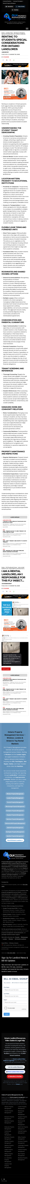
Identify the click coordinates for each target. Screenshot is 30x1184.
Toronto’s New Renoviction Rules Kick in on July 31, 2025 (14, 522)
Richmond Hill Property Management (15, 823)
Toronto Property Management (15, 802)
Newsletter (9, 6)
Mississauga (24, 937)
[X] (6, 60)
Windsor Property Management (15, 793)
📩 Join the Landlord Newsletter (15, 1067)
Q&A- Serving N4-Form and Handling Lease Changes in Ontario (13, 551)
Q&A (4, 529)
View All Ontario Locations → (15, 840)
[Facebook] (3, 60)
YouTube (15, 9)
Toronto (17, 937)
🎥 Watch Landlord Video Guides (15, 1071)
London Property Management (15, 798)
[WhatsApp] (13, 60)
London (5, 939)
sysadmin (6, 57)
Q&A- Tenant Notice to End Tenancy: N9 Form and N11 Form (14, 531)
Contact (18, 1084)
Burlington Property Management (15, 831)
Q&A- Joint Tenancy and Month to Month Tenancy (15, 541)
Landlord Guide (7, 520)
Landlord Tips (9, 32)
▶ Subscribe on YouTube (15, 1076)
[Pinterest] (10, 60)
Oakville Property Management (15, 827)
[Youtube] (4, 1179)
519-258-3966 (11, 953)
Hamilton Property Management (15, 836)
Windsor (11, 939)
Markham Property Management (15, 819)
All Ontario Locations (20, 939)
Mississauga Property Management (15, 806)
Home (3, 32)
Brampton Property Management (15, 810)
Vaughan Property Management (15, 815)
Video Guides (20, 6)
